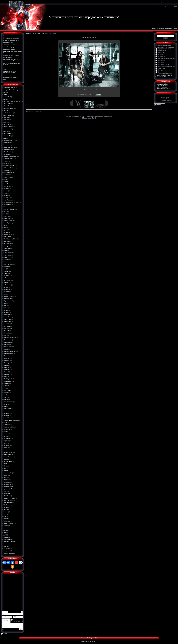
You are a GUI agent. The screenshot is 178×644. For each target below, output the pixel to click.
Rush (5, 431)
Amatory (6, 110)
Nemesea (6, 388)
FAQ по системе (162, 87)
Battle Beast (7, 142)
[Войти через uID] (4, 562)
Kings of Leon (8, 301)
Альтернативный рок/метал (166, 58)
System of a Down (9, 489)
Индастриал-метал (163, 64)
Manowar (6, 344)
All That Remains (8, 108)
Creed (5, 179)
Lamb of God (7, 319)
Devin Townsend (8, 200)
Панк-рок (160, 70)
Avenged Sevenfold (9, 140)
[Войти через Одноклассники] (12, 567)
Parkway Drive (8, 413)
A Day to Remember (9, 90)
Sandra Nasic (8, 438)
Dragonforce (7, 218)
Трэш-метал (161, 68)
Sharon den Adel (8, 452)
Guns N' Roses (8, 257)
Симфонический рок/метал (166, 66)
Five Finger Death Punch (11, 239)
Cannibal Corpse (8, 158)
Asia (5, 138)
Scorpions (6, 445)
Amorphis (6, 117)
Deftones (6, 188)
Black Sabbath (8, 149)
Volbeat (6, 518)
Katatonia (6, 291)
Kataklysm (7, 289)
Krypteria (6, 312)
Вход (175, 28)
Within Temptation (9, 523)
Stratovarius (7, 484)
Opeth (5, 395)
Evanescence (8, 234)
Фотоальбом (160, 28)
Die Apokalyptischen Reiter (11, 202)
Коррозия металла (9, 541)
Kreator (6, 310)
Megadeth (6, 360)
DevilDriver (7, 197)
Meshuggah (7, 363)
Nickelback (7, 390)
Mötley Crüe (7, 372)
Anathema (6, 122)
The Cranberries (8, 500)
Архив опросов (167, 75)
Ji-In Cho (6, 282)
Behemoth (6, 145)
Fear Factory (7, 236)
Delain (5, 193)
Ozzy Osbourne (8, 401)
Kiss (5, 303)
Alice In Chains (8, 106)
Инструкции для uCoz (163, 88)
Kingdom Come (8, 298)
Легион (6, 544)
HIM (5, 269)
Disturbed (6, 207)
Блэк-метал (161, 56)
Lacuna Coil (7, 317)
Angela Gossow (8, 126)
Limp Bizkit (7, 324)
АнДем (6, 530)
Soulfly (5, 475)
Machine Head (8, 340)
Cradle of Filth (8, 177)
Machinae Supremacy (10, 337)
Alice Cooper (7, 103)
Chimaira (6, 170)
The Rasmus (7, 505)
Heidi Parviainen (8, 264)
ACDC (5, 94)
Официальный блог (163, 84)
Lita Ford (6, 330)
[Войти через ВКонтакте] (8, 562)
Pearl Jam (6, 415)
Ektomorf (6, 227)
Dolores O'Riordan (9, 209)
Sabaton (6, 434)
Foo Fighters (7, 243)
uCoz (95, 641)
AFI (5, 99)
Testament (7, 493)
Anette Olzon (7, 124)
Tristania (6, 509)
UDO (5, 514)
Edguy (5, 225)
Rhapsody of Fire (9, 427)
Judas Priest (7, 285)
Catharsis (6, 163)
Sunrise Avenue (8, 486)
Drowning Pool (8, 223)
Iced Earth (7, 271)
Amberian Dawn (8, 113)
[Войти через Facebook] (12, 562)
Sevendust (7, 450)
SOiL (5, 468)
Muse (5, 376)
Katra (5, 294)
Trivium (6, 512)
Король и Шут (8, 539)
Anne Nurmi (7, 129)
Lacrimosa (7, 314)
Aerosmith (6, 97)
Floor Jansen (7, 241)
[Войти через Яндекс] (16, 562)
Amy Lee (6, 119)
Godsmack (7, 248)
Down (5, 213)
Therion (6, 507)
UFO (5, 516)
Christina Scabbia (9, 172)
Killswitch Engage (9, 296)
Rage (5, 422)
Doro (5, 211)
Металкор (161, 62)
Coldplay (6, 174)
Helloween (7, 266)
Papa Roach (7, 408)
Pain (5, 406)
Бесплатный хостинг (87, 641)
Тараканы (7, 548)
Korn (5, 307)
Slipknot (6, 466)
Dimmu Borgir (8, 204)
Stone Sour (7, 482)
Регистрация (169, 28)
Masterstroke (7, 356)
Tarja (5, 491)
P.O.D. (5, 404)
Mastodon (6, 358)
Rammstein (7, 424)
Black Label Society (9, 147)
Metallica (6, 367)
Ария (5, 532)
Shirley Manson (8, 454)
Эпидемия (7, 551)
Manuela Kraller (8, 346)
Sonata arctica (8, 473)
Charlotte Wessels (9, 165)
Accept (6, 92)
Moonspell (6, 369)
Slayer (5, 463)
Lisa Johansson (8, 328)
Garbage (6, 246)
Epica (5, 230)
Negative (6, 385)
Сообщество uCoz (162, 85)
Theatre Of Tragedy (9, 498)
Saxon (5, 443)
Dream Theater (8, 220)
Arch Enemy (7, 133)
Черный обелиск (9, 553)
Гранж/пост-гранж (163, 72)
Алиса (5, 528)
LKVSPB (98, 95)
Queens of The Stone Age (11, 420)
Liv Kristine (7, 333)
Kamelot (6, 287)
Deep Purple (7, 184)
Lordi (5, 335)
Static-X (6, 477)
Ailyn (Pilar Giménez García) (12, 101)
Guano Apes (7, 255)
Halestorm (7, 259)
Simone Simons (8, 457)
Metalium (6, 365)
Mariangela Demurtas (10, 351)
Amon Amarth (7, 115)
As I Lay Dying (8, 135)
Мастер (6, 546)
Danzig (6, 181)
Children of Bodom (9, 168)
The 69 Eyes (7, 496)
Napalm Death (8, 381)
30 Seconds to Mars (9, 87)
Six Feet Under (8, 461)
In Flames (6, 275)
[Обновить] (22, 611)
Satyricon (6, 440)
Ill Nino (5, 273)
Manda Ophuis (8, 342)
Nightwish (6, 392)
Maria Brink (7, 349)
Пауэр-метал (162, 50)
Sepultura (6, 447)
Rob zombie (7, 429)
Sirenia (6, 459)
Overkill (6, 399)
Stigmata (6, 479)
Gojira (5, 250)
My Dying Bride (8, 379)
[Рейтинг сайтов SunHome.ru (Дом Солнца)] (159, 105)
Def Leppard (7, 186)
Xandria (6, 525)
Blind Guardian (8, 152)
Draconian (7, 216)
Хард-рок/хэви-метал (164, 48)
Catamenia (7, 161)
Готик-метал (161, 52)
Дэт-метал (161, 54)
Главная (153, 28)
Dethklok (6, 195)
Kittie (5, 305)
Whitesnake (7, 521)
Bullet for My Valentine (10, 156)
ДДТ (5, 535)
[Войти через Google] (21, 562)
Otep (5, 397)
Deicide (6, 191)
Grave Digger (8, 252)
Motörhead (7, 374)
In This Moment (8, 278)
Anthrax (6, 131)
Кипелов (6, 537)
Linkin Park (7, 326)
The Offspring (8, 502)
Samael (6, 436)
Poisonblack (7, 418)
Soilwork (6, 470)
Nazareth (6, 383)
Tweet (5, 633)
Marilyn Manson (8, 353)
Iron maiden (7, 280)
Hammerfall (7, 262)
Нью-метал (161, 60)
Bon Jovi (6, 154)
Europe (6, 232)
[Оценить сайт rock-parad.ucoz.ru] (2, 633)
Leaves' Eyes (8, 321)
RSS (175, 6)
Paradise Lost (8, 411)
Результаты (158, 75)
